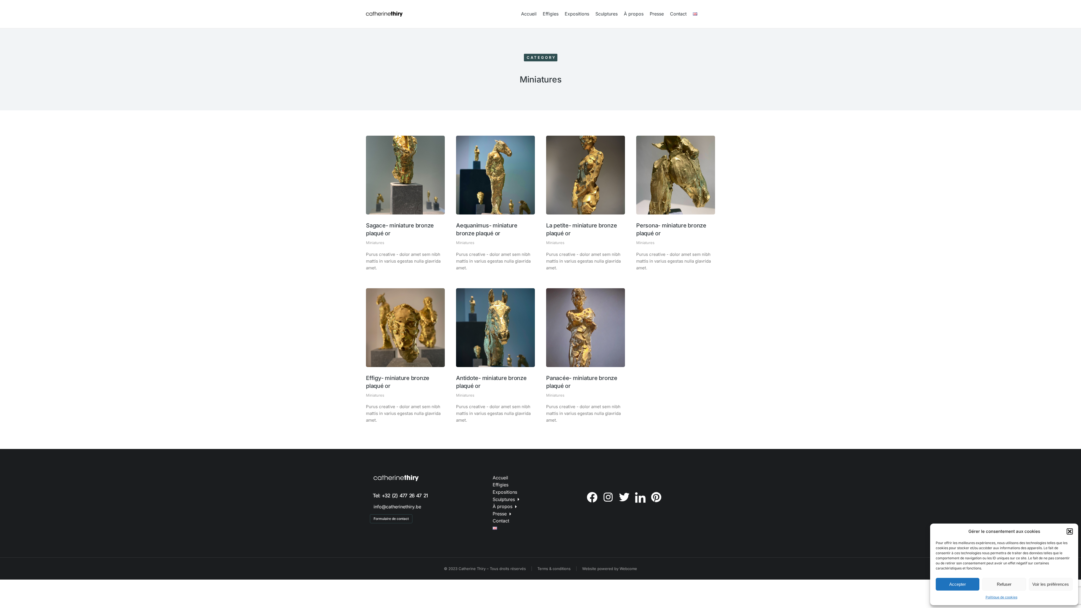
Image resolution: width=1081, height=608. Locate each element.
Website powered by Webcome (609, 568)
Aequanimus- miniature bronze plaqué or (486, 229)
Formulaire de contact (391, 519)
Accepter (957, 584)
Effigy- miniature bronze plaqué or (397, 382)
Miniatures (375, 242)
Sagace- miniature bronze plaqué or (400, 229)
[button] (1070, 531)
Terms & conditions (554, 568)
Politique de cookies (1001, 597)
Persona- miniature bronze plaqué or (671, 229)
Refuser (1004, 584)
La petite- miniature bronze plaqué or (581, 229)
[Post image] (405, 175)
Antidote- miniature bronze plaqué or (491, 382)
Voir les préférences (1050, 584)
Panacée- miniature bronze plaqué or (581, 382)
